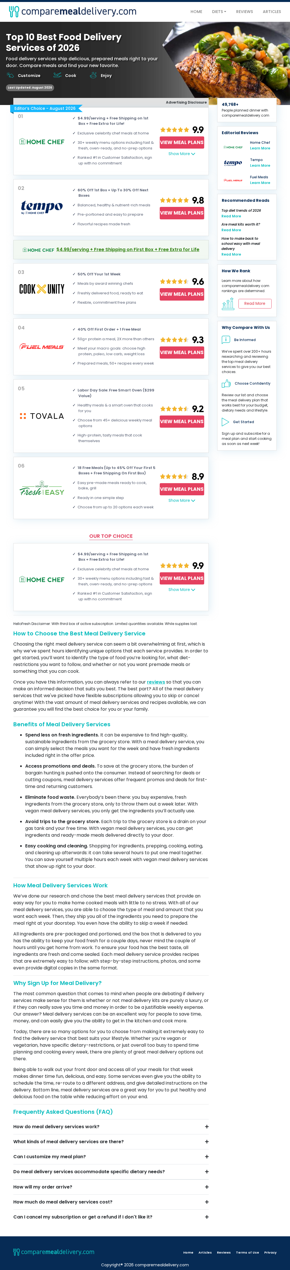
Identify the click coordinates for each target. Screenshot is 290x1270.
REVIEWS (244, 11)
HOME (196, 11)
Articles (205, 1252)
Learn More (260, 148)
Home (188, 1252)
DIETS (217, 11)
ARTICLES (272, 11)
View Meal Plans (182, 142)
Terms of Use (247, 1252)
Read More (231, 216)
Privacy (270, 1252)
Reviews (224, 1252)
